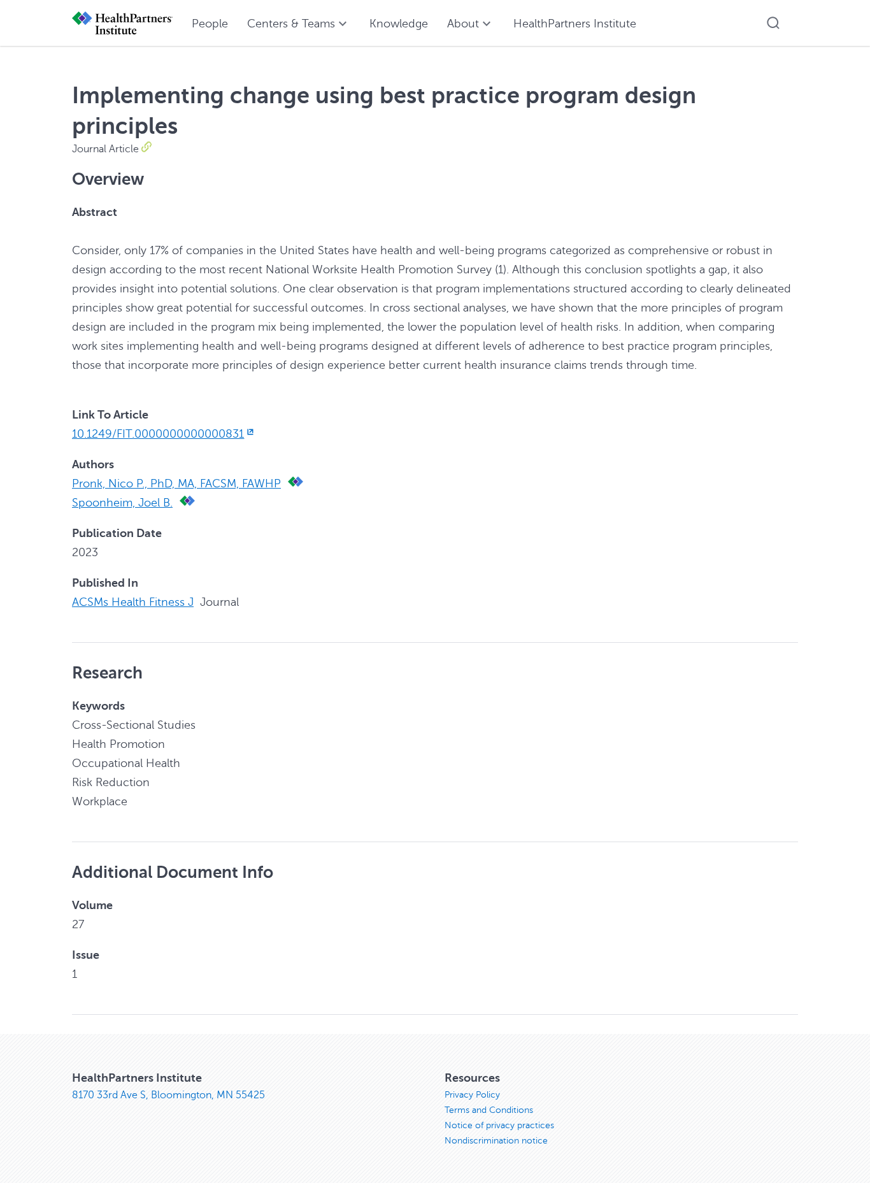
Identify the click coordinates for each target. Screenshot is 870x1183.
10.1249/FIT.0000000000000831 (158, 433)
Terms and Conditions (489, 1110)
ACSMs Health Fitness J (133, 602)
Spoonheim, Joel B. (122, 502)
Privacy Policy (472, 1095)
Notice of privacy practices (499, 1125)
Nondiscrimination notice (496, 1140)
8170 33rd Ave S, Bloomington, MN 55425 (168, 1095)
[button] (773, 23)
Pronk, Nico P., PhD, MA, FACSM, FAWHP (176, 483)
